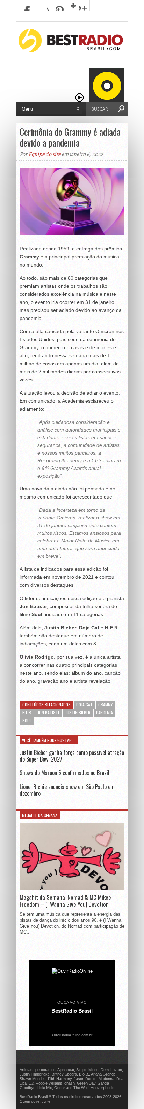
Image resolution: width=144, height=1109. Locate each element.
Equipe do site (44, 154)
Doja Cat (84, 704)
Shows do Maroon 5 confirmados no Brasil (64, 773)
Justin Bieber (78, 712)
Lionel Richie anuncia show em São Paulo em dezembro (67, 789)
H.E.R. (27, 712)
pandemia (104, 712)
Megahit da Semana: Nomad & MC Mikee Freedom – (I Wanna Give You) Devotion (65, 901)
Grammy (105, 704)
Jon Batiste (49, 712)
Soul (26, 721)
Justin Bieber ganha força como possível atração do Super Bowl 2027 (72, 755)
